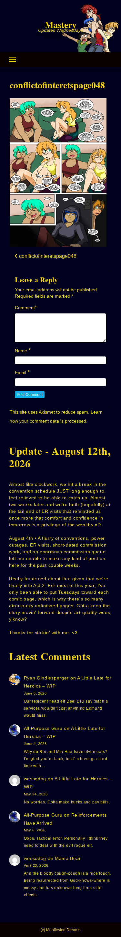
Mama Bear (68, 858)
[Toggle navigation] (12, 60)
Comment (25, 307)
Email (20, 372)
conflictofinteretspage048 (57, 85)
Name (21, 350)
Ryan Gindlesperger (46, 677)
